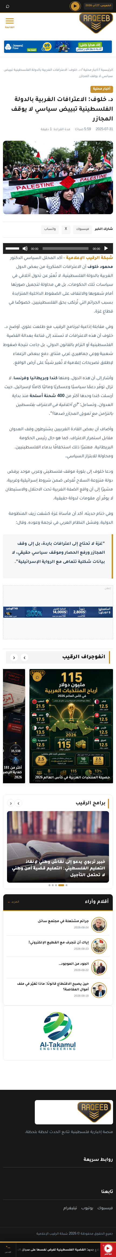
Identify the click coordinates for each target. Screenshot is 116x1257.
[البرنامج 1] (66, 885)
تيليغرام (70, 1209)
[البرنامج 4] (53, 885)
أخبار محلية (90, 70)
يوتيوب (87, 1209)
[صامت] (25, 248)
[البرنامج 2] (61, 885)
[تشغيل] (106, 248)
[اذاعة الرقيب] (93, 23)
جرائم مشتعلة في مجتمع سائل (63, 921)
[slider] (13, 248)
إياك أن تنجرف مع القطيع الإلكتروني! (59, 943)
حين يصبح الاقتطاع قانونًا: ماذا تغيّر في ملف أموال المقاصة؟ (53, 987)
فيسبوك (82, 229)
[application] (58, 248)
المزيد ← (13, 902)
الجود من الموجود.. (74, 964)
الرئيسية (107, 70)
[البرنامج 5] (49, 885)
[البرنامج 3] (56, 885)
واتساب (50, 229)
